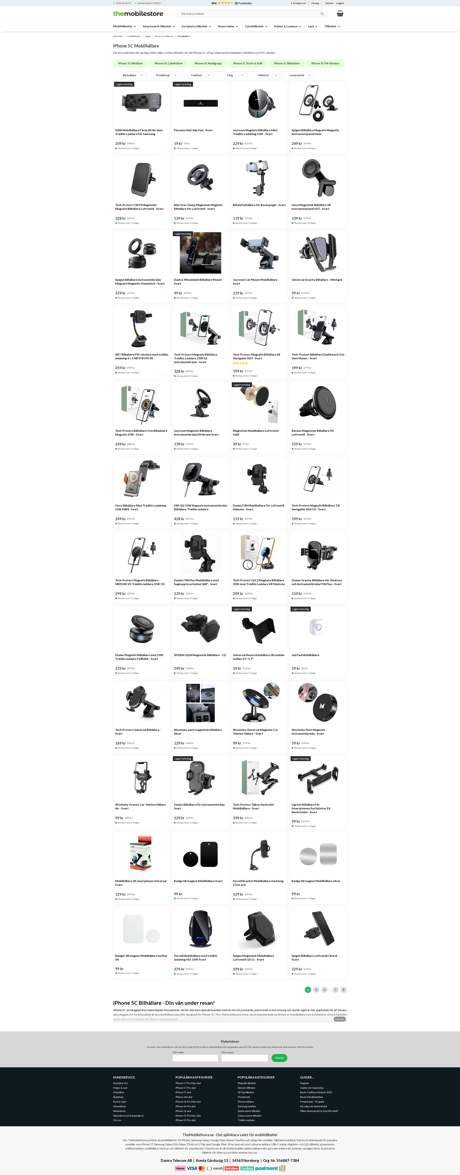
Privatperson (299, 3)
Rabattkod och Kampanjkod (128, 1115)
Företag (315, 3)
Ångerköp (118, 1097)
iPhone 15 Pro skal (186, 1120)
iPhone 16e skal (184, 1097)
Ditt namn (178, 1052)
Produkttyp (163, 75)
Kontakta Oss (120, 1083)
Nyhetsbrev (119, 1110)
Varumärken (119, 1106)
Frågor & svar (120, 1087)
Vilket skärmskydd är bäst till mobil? (319, 1110)
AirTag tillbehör (246, 1092)
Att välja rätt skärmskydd (313, 1106)
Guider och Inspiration (312, 1087)
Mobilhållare (184, 36)
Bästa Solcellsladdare (311, 1097)
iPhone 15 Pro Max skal (188, 1115)
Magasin (304, 1083)
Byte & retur (119, 1101)
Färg (230, 75)
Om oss (117, 1120)
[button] (231, 3)
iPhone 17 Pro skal (186, 1087)
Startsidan (118, 36)
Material (263, 75)
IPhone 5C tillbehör (164, 36)
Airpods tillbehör (247, 1087)
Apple (147, 36)
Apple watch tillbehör (249, 1110)
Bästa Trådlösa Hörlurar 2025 (316, 1092)
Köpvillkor (118, 1092)
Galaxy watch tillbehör (249, 1115)
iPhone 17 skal (183, 1092)
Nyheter (330, 3)
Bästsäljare (129, 75)
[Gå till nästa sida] (344, 990)
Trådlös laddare (246, 1120)
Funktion (196, 75)
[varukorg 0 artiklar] (340, 13)
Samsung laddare (247, 1106)
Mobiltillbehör (134, 36)
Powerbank (244, 1097)
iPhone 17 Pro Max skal (188, 1083)
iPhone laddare (246, 1101)
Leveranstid (297, 75)
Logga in (340, 3)
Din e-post (228, 1052)
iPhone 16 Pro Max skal (188, 1101)
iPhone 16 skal (183, 1110)
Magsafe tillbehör (247, 1083)
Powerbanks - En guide (312, 1101)
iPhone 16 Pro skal (186, 1106)
